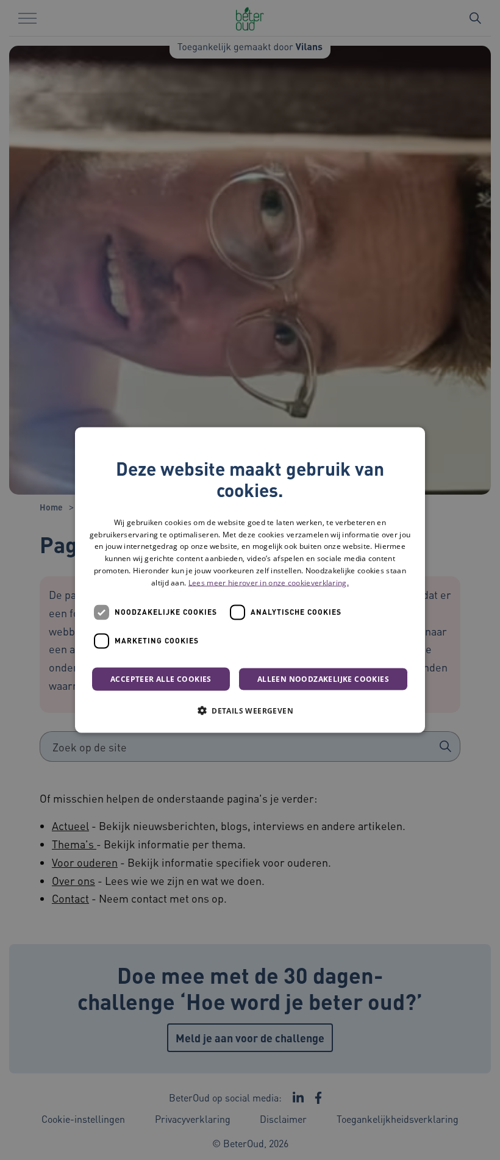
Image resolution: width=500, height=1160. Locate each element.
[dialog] (250, 580)
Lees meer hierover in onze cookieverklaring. (268, 582)
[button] (250, 710)
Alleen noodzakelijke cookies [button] (323, 678)
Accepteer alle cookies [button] (161, 678)
